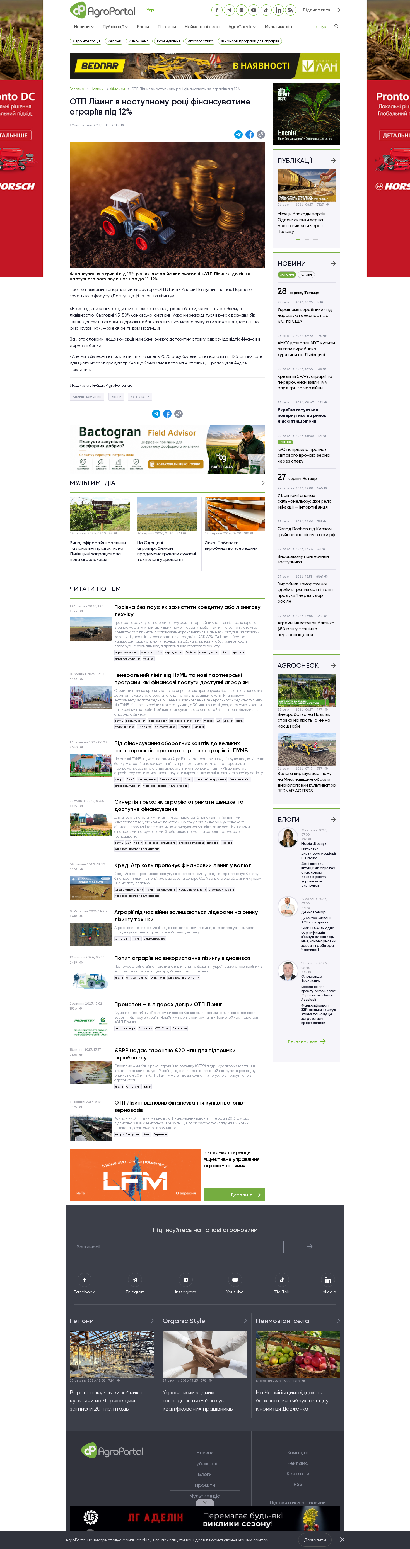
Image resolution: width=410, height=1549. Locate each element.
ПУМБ (119, 720)
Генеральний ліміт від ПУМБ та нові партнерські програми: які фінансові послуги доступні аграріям (181, 678)
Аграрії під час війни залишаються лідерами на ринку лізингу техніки (186, 916)
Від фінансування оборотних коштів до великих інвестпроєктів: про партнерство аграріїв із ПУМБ (181, 747)
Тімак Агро (144, 726)
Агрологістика (200, 41)
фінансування (157, 720)
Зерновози (180, 1028)
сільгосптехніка (151, 652)
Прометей (145, 1028)
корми (239, 720)
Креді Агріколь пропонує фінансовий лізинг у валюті (183, 865)
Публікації (205, 1463)
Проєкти (167, 26)
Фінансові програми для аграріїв (250, 41)
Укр (150, 10)
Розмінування (168, 41)
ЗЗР (219, 720)
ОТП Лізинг (140, 397)
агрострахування (126, 652)
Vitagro (209, 720)
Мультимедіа (278, 26)
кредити (238, 652)
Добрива (184, 726)
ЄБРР (147, 1086)
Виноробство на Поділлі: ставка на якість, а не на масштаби (304, 720)
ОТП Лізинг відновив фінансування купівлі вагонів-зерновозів (179, 1106)
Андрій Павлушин (87, 397)
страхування (173, 652)
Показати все (302, 1041)
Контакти (298, 1473)
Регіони (114, 41)
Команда (298, 1452)
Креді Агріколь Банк (192, 889)
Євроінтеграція (86, 41)
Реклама (298, 1463)
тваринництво (124, 726)
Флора (119, 779)
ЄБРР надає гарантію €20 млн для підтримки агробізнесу (174, 1054)
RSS (298, 1484)
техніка (148, 658)
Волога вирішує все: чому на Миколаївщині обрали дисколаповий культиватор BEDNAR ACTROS (307, 782)
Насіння (198, 726)
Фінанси (118, 89)
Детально (241, 1194)
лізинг (116, 397)
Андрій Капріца (170, 779)
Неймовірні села (202, 26)
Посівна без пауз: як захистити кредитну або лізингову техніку (187, 610)
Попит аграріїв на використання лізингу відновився (182, 958)
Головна (77, 89)
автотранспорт (125, 1028)
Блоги (143, 26)
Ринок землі (139, 41)
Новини (98, 89)
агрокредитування (127, 658)
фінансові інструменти (185, 720)
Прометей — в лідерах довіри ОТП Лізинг (168, 1004)
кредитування (208, 652)
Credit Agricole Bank (129, 889)
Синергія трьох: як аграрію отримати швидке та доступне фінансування (178, 805)
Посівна (190, 652)
